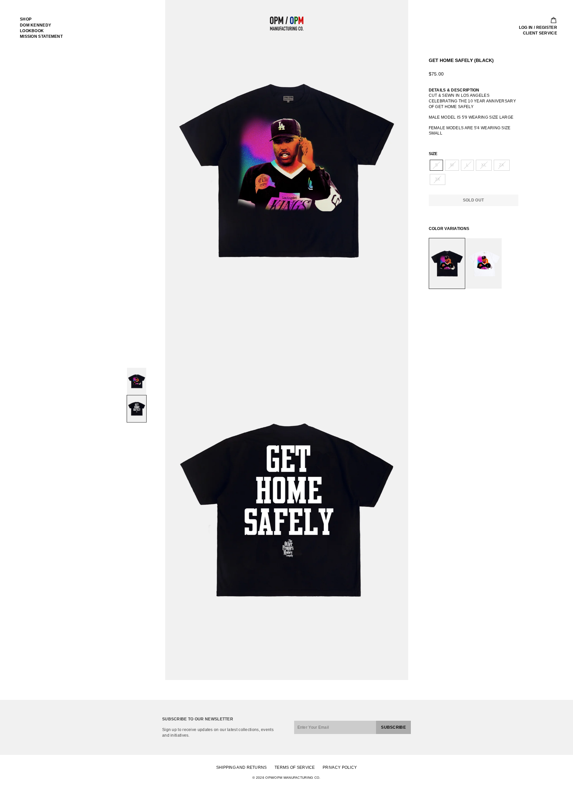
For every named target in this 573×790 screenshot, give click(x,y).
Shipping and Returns (241, 767)
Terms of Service (295, 767)
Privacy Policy (340, 767)
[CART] (551, 20)
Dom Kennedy (35, 25)
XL (483, 165)
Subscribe (393, 727)
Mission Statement (41, 36)
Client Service (540, 33)
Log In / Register (538, 27)
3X (437, 179)
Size (433, 153)
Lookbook (32, 30)
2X (501, 165)
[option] (286, 170)
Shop (26, 19)
